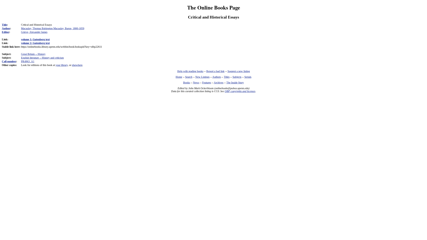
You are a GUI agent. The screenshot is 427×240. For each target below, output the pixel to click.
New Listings (202, 77)
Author (6, 28)
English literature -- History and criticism (42, 57)
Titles (227, 77)
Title (4, 24)
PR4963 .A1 (27, 61)
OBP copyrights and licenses (240, 91)
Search (188, 77)
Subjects (237, 77)
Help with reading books (190, 71)
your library (62, 65)
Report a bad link (215, 71)
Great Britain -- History (33, 54)
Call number (9, 61)
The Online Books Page (213, 7)
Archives (218, 82)
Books (186, 82)
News (196, 82)
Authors (216, 77)
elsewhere (77, 65)
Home (179, 77)
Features (206, 82)
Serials (247, 77)
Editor (5, 32)
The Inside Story (235, 82)
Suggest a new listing (239, 71)
